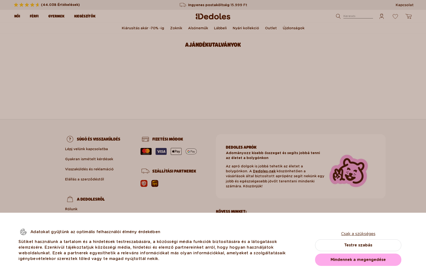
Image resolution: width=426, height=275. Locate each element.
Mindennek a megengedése (358, 259)
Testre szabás (358, 245)
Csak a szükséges (358, 233)
